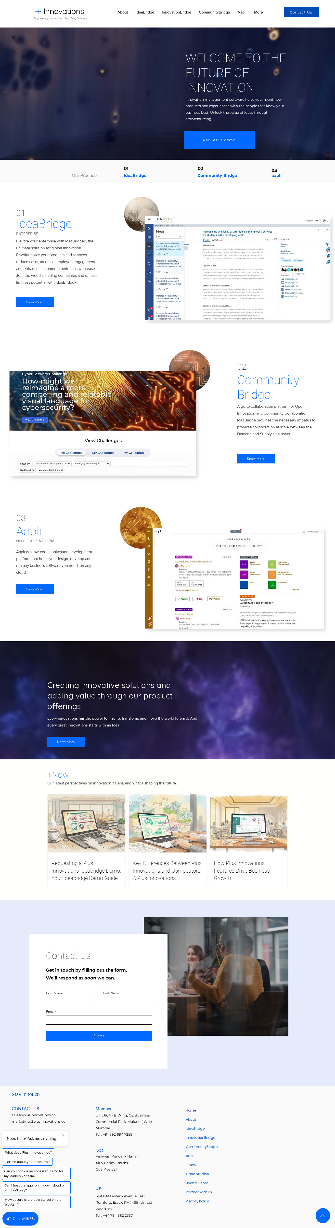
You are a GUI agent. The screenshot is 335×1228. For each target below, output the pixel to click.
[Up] (323, 1215)
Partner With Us (199, 1192)
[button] (301, 12)
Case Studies (197, 1174)
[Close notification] (63, 1135)
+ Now (191, 1164)
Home (191, 1110)
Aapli (190, 1155)
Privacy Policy (197, 1201)
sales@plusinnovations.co (34, 1115)
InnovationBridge (200, 1137)
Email (50, 1011)
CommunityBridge (202, 1146)
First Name (54, 993)
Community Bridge (217, 175)
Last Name (111, 993)
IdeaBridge (135, 175)
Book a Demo (197, 1183)
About (191, 1119)
